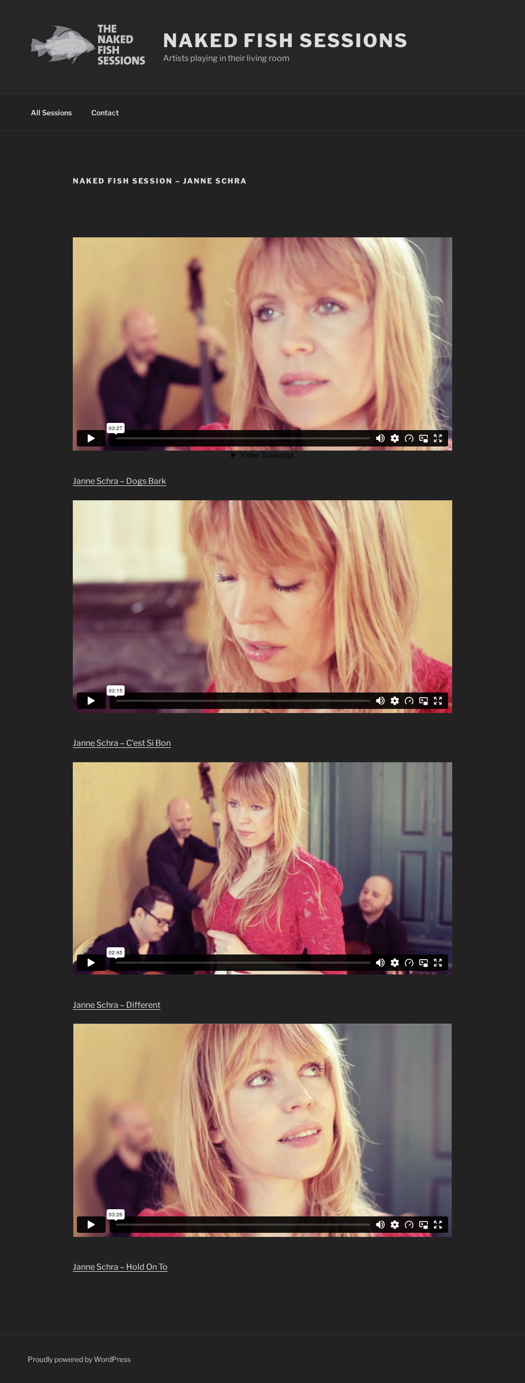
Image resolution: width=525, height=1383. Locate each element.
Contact (105, 112)
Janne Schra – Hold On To (120, 1267)
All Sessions (51, 112)
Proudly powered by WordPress (79, 1359)
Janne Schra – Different (116, 1005)
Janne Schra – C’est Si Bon (122, 743)
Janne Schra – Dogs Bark (119, 481)
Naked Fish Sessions (286, 40)
